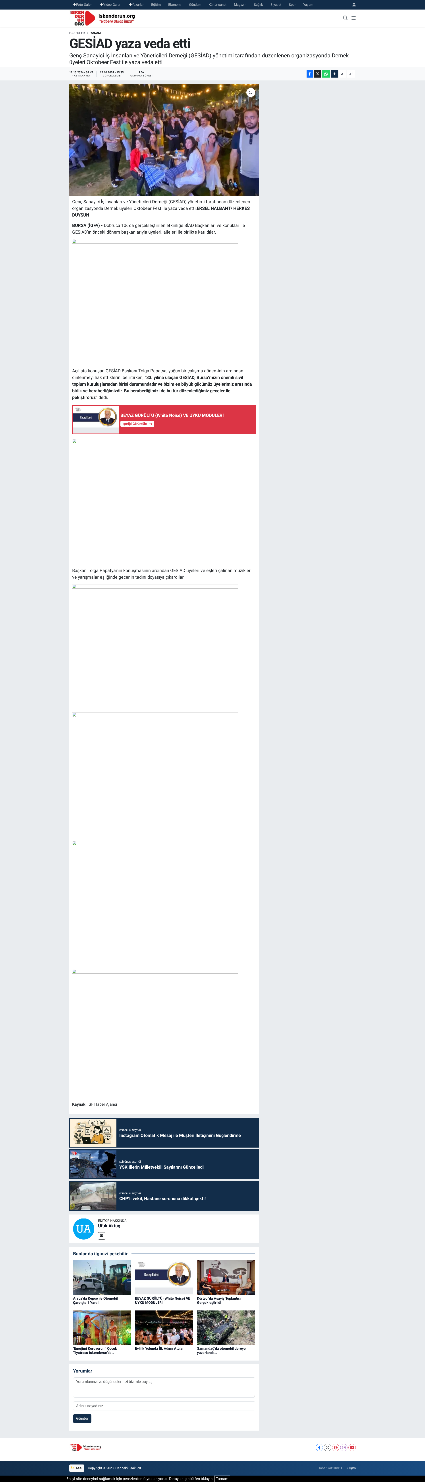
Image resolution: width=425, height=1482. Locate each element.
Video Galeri (112, 5)
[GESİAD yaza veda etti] (164, 139)
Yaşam (308, 5)
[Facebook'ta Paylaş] (310, 74)
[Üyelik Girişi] (352, 5)
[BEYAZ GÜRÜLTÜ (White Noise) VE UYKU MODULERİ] (164, 1277)
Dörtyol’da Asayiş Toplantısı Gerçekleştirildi (219, 1300)
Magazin (240, 5)
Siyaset (275, 5)
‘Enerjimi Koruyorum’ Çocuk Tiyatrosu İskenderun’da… (95, 1350)
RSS (78, 1468)
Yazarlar (138, 5)
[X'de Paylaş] (317, 74)
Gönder (82, 1418)
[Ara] (345, 18)
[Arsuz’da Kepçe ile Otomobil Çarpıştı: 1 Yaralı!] (102, 1277)
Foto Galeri (84, 5)
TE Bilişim (348, 1468)
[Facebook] (319, 1447)
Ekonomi (175, 5)
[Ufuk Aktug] (83, 1228)
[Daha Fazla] (334, 74)
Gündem (195, 5)
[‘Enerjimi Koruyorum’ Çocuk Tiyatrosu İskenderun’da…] (102, 1327)
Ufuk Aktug (109, 1225)
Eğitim (156, 5)
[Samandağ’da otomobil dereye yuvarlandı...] (226, 1327)
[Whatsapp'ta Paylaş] (326, 74)
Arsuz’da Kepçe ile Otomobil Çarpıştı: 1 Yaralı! (95, 1300)
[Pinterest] (335, 1447)
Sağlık (258, 5)
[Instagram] (344, 1447)
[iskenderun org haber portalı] (103, 18)
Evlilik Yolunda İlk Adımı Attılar (159, 1348)
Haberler (77, 33)
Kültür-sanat (217, 5)
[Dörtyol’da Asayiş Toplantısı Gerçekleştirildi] (226, 1277)
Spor (292, 5)
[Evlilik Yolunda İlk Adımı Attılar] (164, 1327)
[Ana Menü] (354, 18)
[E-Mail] (101, 1236)
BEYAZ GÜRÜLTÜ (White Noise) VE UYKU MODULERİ (162, 1300)
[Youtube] (352, 1447)
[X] (327, 1447)
